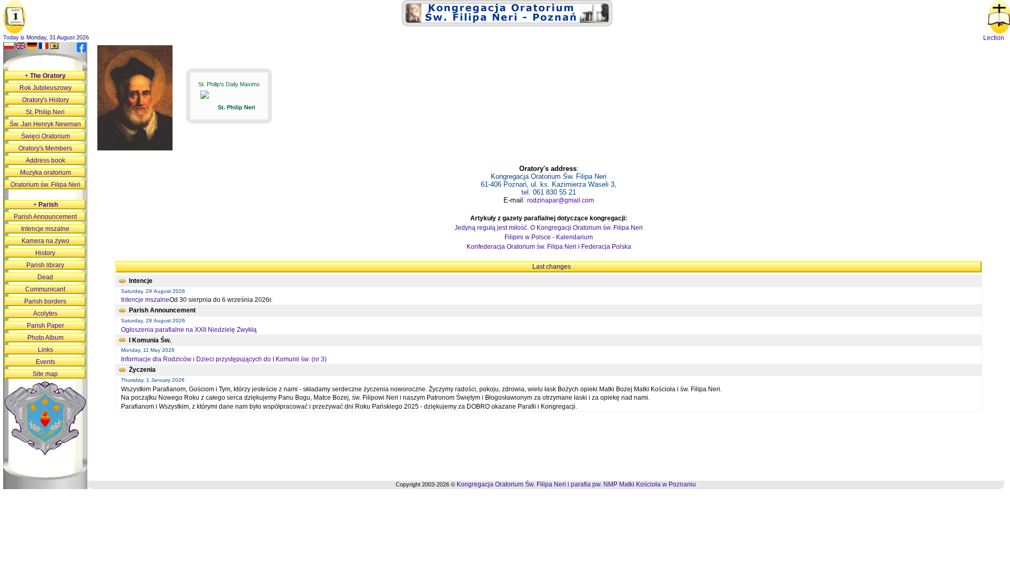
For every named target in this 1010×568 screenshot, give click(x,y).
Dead (45, 277)
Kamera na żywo (45, 241)
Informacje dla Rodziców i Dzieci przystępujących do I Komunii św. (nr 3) (224, 359)
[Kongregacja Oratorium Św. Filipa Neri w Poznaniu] (507, 24)
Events (45, 362)
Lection (993, 38)
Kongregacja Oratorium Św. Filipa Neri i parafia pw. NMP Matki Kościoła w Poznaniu (576, 484)
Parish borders (45, 301)
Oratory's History (45, 100)
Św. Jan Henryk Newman (45, 124)
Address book (45, 160)
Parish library (45, 265)
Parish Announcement (45, 216)
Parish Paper (45, 325)
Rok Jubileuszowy (45, 88)
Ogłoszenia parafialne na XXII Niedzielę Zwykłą (189, 329)
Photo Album (45, 337)
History (45, 253)
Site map (45, 374)
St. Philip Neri (45, 112)
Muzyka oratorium (45, 172)
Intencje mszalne (145, 299)
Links (45, 349)
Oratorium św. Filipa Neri (45, 184)
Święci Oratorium (45, 136)
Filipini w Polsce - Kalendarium (548, 237)
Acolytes (45, 313)
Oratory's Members (45, 148)
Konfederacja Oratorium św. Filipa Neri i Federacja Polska (549, 246)
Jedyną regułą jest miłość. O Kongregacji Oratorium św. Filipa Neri (548, 227)
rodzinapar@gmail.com (560, 200)
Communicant (45, 289)
